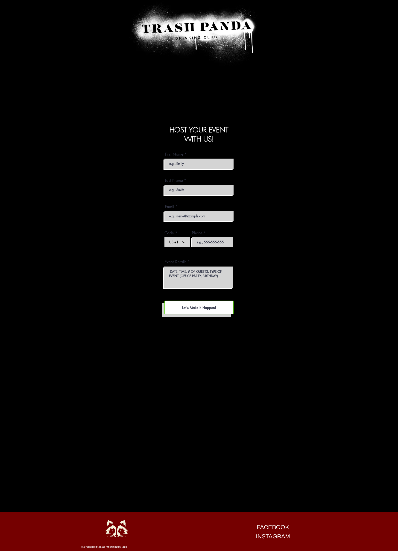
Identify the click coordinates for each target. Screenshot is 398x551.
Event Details (175, 262)
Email (169, 207)
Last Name (174, 181)
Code (169, 233)
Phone (197, 233)
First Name (174, 154)
